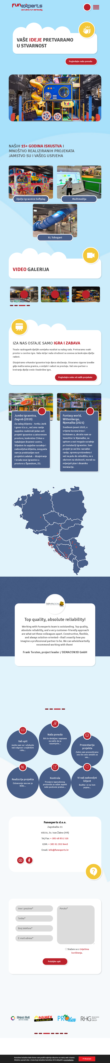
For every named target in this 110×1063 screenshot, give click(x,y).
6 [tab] (95, 119)
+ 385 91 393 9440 (58, 844)
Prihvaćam (87, 1059)
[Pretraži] (87, 7)
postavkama (68, 1060)
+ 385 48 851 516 (59, 838)
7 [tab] (66, 1033)
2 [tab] (74, 119)
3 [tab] (80, 119)
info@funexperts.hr (59, 849)
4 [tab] (86, 119)
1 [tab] (69, 119)
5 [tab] (90, 119)
